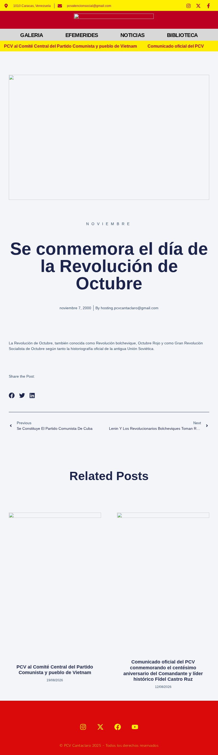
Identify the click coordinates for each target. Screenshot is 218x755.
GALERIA (31, 35)
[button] (12, 396)
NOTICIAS (132, 35)
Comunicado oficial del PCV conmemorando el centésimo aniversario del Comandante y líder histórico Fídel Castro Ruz (163, 670)
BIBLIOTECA (182, 35)
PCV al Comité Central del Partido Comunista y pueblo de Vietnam (70, 46)
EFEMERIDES (81, 35)
